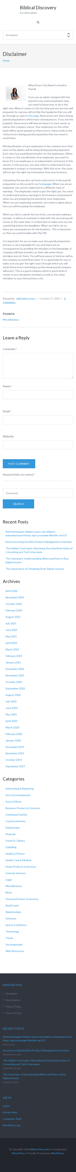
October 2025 (14, 603)
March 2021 (12, 649)
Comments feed (12, 1118)
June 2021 (12, 629)
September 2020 (15, 688)
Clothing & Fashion (16, 814)
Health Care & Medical (18, 860)
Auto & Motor (14, 801)
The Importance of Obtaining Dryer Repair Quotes (35, 568)
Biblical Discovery (40, 1149)
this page (33, 115)
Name (7, 386)
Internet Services (16, 873)
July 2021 (11, 623)
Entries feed (10, 1112)
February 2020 (14, 733)
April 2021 (11, 642)
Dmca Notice (13, 1000)
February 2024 (14, 610)
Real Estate (12, 905)
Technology (12, 931)
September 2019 (15, 766)
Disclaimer (11, 993)
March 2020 (12, 727)
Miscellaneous (11, 319)
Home (6, 60)
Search (18, 503)
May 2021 (11, 636)
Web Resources (15, 951)
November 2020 (15, 675)
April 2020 (11, 720)
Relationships (13, 912)
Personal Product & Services (22, 899)
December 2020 (15, 668)
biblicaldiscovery (25, 298)
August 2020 (13, 694)
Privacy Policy (13, 1006)
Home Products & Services (21, 866)
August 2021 (13, 616)
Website (8, 436)
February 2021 (14, 655)
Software (11, 918)
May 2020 (11, 714)
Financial (10, 834)
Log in (6, 1105)
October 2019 (14, 759)
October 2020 (14, 681)
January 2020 (13, 740)
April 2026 (11, 590)
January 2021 (13, 662)
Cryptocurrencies (16, 821)
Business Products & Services (23, 808)
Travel (9, 938)
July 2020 (11, 701)
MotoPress (18, 1153)
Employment (13, 827)
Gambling (11, 847)
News (9, 892)
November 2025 (15, 597)
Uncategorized (14, 944)
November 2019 (15, 753)
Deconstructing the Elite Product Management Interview (39, 541)
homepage (45, 183)
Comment (9, 349)
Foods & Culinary (15, 840)
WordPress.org (11, 1125)
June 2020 (12, 707)
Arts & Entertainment (18, 795)
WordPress (57, 1153)
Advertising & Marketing (20, 788)
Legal (9, 879)
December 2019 (15, 747)
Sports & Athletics (16, 925)
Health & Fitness (15, 853)
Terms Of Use (14, 1013)
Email (6, 411)
